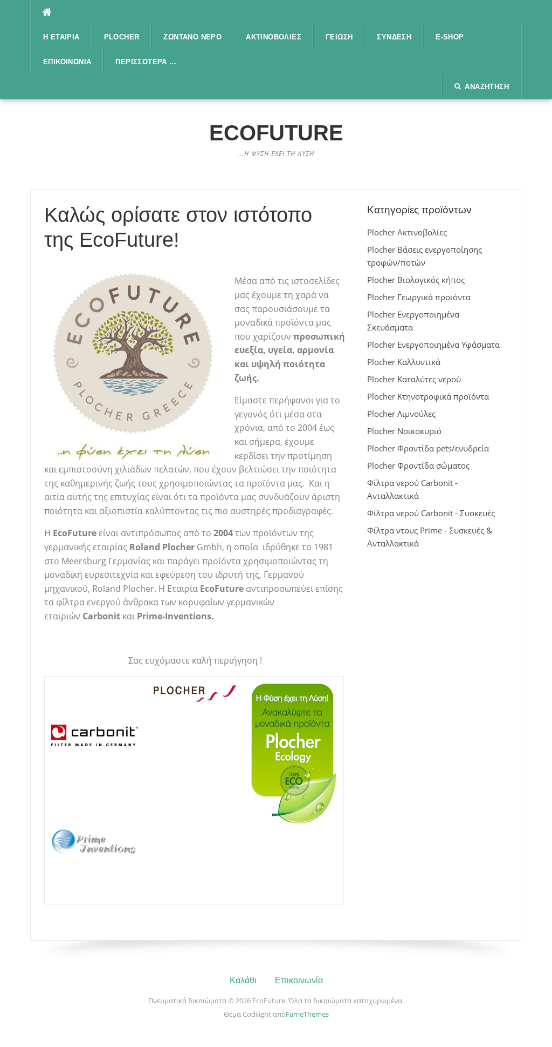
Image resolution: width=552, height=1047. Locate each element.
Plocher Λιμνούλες (401, 413)
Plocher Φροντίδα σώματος (418, 465)
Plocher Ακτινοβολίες (407, 232)
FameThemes (307, 1014)
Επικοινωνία (67, 62)
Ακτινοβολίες (273, 37)
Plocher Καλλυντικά (403, 361)
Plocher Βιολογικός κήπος (416, 279)
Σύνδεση (394, 37)
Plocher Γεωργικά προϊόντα (419, 297)
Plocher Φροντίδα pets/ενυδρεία (428, 448)
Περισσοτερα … (145, 62)
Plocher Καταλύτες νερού (414, 379)
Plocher (122, 37)
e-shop (450, 37)
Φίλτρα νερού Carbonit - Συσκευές (431, 513)
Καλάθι (243, 980)
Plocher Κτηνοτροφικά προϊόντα (428, 396)
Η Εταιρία (61, 37)
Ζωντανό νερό (192, 37)
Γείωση (339, 37)
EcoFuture (276, 133)
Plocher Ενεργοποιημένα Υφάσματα (433, 344)
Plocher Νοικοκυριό (404, 430)
